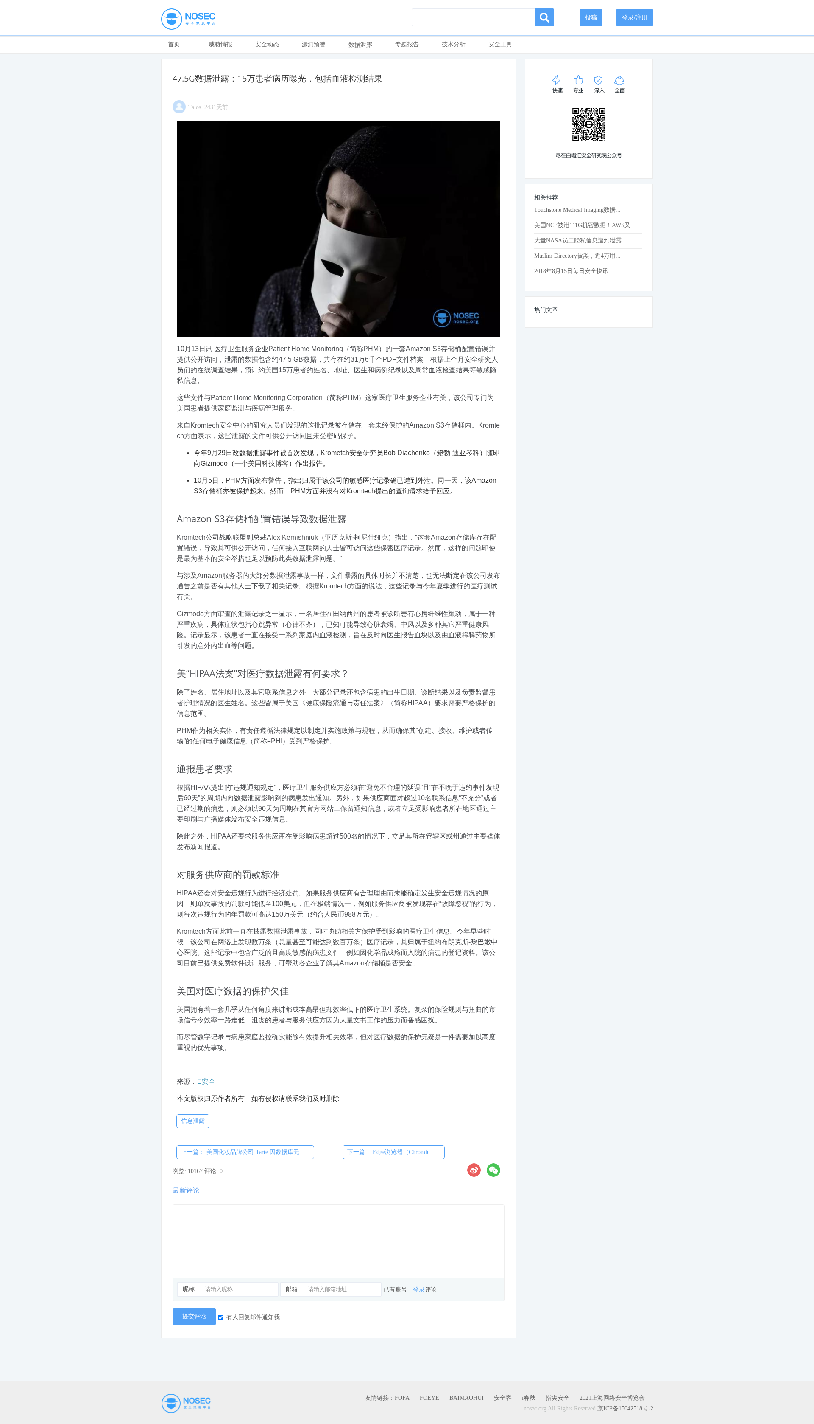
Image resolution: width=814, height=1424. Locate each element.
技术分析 (454, 44)
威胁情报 (220, 44)
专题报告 (407, 44)
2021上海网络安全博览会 (612, 1398)
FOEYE (429, 1398)
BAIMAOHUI (466, 1398)
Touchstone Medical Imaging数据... (577, 210)
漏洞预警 (314, 44)
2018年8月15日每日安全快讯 (571, 271)
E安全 (206, 1081)
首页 (174, 44)
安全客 (503, 1398)
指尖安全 (557, 1398)
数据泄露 (360, 45)
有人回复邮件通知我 (253, 1317)
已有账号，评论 (410, 1289)
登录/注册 (634, 17)
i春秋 (528, 1398)
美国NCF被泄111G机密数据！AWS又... (585, 225)
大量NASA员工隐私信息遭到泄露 (578, 240)
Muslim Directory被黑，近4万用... (577, 256)
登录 (419, 1289)
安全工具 (500, 44)
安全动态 (267, 44)
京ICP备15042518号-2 (625, 1408)
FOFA (402, 1398)
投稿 (591, 17)
